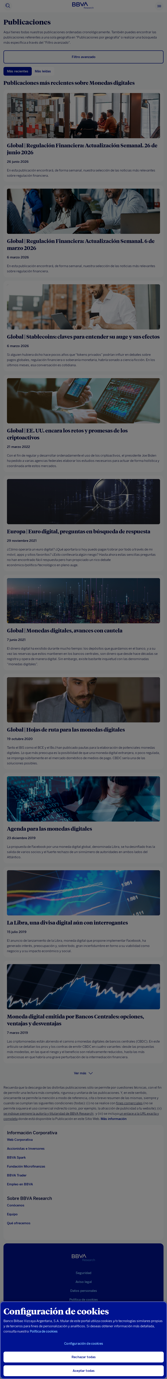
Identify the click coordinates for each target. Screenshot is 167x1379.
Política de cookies (44, 1331)
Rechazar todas (84, 1357)
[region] (83, 1340)
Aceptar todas (84, 1371)
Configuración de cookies (83, 1344)
